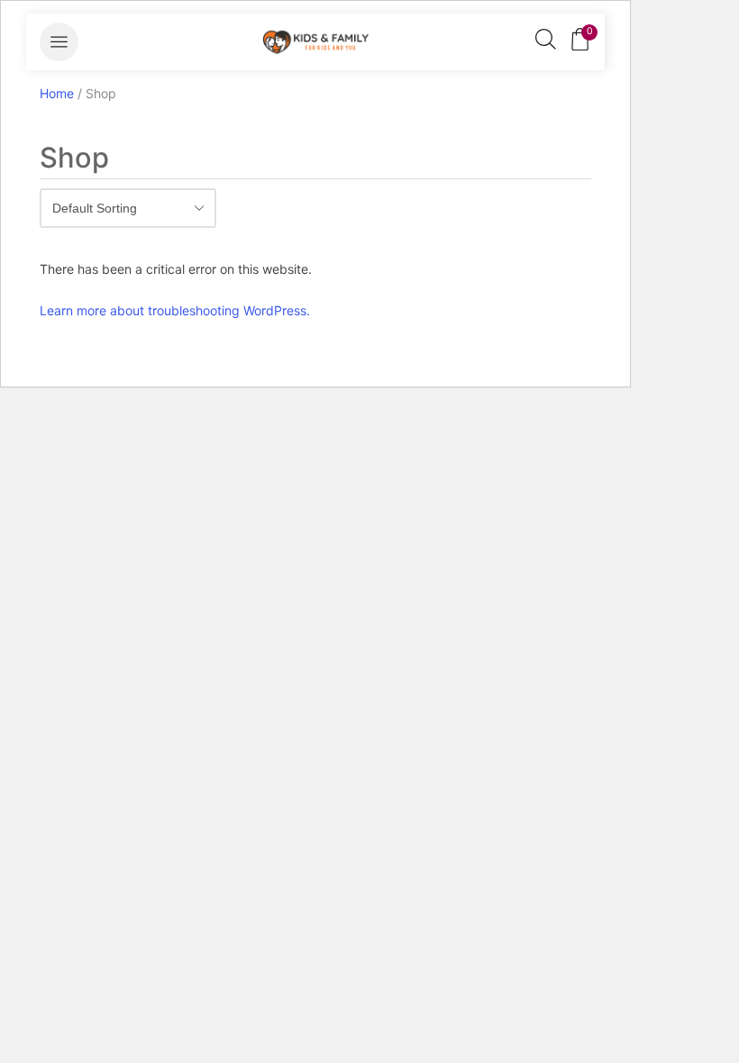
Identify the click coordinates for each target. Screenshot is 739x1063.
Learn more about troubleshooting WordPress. (175, 310)
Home (57, 93)
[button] (59, 42)
